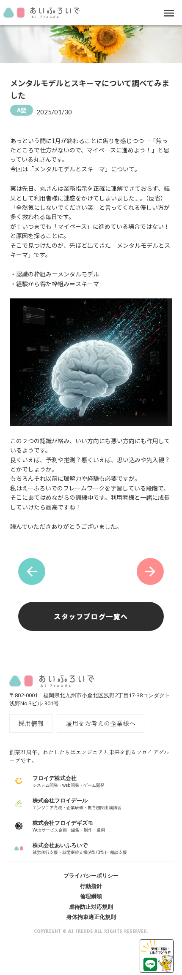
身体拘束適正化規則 (91, 917)
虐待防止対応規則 (91, 906)
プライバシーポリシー (91, 875)
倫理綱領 (91, 896)
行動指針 (91, 886)
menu (169, 13)
